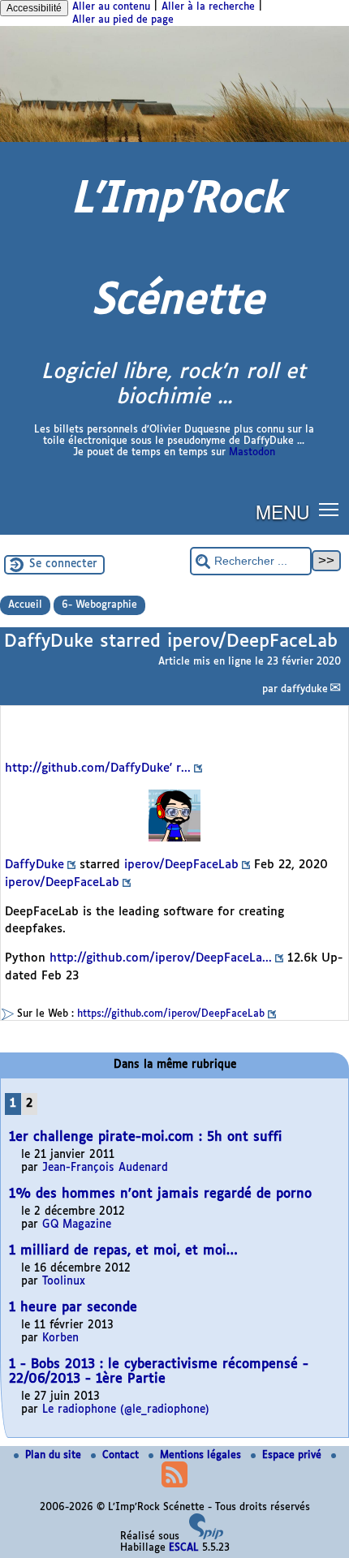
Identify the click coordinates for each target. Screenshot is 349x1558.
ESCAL (184, 1548)
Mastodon (252, 453)
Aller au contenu (111, 7)
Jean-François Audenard (105, 1168)
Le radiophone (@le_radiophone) (125, 1410)
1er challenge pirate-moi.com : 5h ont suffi (145, 1137)
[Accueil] (174, 139)
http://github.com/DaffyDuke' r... (98, 768)
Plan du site (54, 1456)
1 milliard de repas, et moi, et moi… (123, 1251)
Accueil (25, 605)
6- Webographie (99, 605)
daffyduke (304, 690)
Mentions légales (202, 1456)
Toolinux (63, 1281)
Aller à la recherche (208, 7)
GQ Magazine (76, 1225)
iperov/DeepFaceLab (181, 865)
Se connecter (63, 564)
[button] (329, 508)
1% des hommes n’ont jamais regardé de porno (160, 1194)
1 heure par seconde (73, 1308)
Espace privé (293, 1456)
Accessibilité (34, 8)
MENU (282, 511)
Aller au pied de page (123, 20)
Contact (122, 1456)
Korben (60, 1338)
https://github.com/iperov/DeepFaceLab (171, 1014)
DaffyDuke (34, 865)
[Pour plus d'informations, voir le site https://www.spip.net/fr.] (206, 1537)
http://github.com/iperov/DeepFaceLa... (161, 958)
